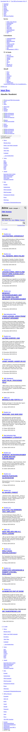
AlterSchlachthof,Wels (10, 314)
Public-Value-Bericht (11, 21)
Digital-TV (9, 31)
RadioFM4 (9, 66)
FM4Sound (6, 106)
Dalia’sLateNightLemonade (11, 145)
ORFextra (9, 27)
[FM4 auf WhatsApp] (9, 117)
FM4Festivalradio (8, 176)
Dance (5, 108)
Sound (5, 8)
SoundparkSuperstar (8, 179)
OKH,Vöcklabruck (8, 378)
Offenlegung (7, 726)
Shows (5, 140)
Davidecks (6, 148)
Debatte (5, 9)
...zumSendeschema (9, 155)
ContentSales (10, 45)
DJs (10, 220)
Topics (5, 158)
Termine (5, 110)
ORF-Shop (9, 28)
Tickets (8, 25)
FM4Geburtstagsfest (8, 175)
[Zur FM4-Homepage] (4, 86)
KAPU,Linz (7, 397)
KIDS (5, 6)
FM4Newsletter (7, 192)
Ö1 (7, 63)
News (5, 14)
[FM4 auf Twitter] (8, 132)
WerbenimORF (10, 44)
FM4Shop (6, 200)
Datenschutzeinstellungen (10, 724)
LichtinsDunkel (10, 30)
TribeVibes (6, 150)
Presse (8, 42)
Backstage (9, 24)
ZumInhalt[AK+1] (5, 1)
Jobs (8, 48)
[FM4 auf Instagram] (9, 113)
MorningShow (7, 143)
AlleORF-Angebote (8, 719)
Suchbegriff (3, 136)
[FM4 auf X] (7, 116)
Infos (5, 182)
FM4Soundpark (7, 189)
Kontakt (5, 184)
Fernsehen (6, 3)
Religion (9, 81)
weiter (5, 229)
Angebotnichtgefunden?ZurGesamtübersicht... (15, 84)
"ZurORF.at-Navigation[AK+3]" (19, 1)
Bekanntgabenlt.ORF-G (13, 49)
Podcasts (6, 109)
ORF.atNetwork (7, 693)
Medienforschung (11, 41)
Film (5, 160)
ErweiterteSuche (21, 225)
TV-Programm (10, 56)
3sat (7, 60)
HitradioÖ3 (9, 64)
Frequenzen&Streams (9, 194)
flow (5, 102)
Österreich (6, 10)
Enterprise (9, 39)
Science (8, 78)
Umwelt (5, 165)
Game (5, 166)
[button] (12, 100)
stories (5, 104)
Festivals (22, 220)
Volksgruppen (10, 82)
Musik (5, 162)
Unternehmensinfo (11, 38)
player (5, 101)
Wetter (5, 12)
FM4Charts (6, 178)
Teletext (8, 57)
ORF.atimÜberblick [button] (9, 16)
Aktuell (5, 171)
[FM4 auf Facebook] (9, 114)
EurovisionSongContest (9, 174)
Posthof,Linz (7, 234)
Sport (5, 13)
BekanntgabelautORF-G (10, 727)
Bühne (17, 220)
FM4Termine (7, 212)
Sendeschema (7, 187)
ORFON (6, 5)
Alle (3, 220)
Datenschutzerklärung (9, 723)
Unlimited (6, 153)
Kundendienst (10, 23)
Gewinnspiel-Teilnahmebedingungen (12, 202)
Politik (5, 163)
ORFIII (8, 59)
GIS (8, 32)
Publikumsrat (10, 46)
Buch (5, 167)
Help (8, 80)
